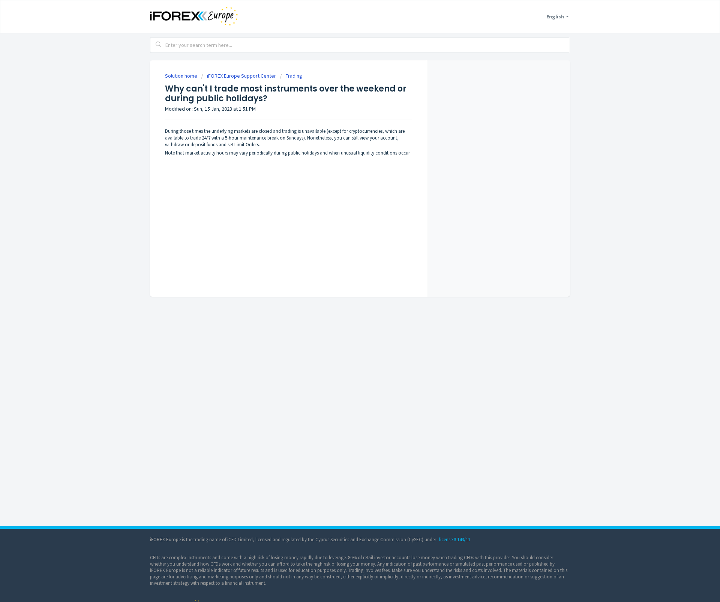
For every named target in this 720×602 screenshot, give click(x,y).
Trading (294, 75)
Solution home (181, 75)
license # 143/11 (454, 539)
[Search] (158, 45)
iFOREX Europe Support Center (241, 75)
